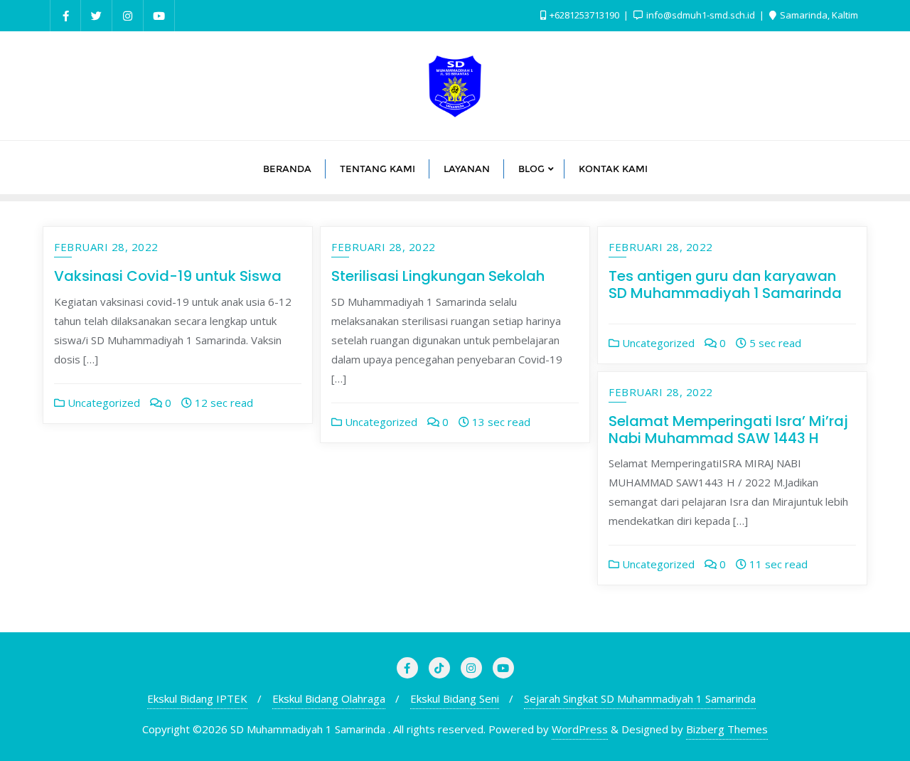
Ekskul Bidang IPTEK (197, 698)
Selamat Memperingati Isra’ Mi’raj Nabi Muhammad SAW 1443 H (728, 429)
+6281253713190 (584, 15)
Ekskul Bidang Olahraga (328, 698)
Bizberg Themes (727, 729)
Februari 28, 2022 (106, 247)
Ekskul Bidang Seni (454, 698)
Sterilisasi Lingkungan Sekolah (438, 276)
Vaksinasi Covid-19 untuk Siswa (168, 276)
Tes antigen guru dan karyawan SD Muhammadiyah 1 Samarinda (725, 284)
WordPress (580, 729)
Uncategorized (102, 402)
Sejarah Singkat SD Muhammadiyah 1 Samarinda (640, 698)
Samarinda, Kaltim (818, 15)
